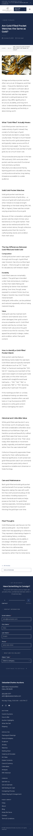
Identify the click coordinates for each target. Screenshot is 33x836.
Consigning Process (8, 791)
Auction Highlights (8, 720)
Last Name (5, 632)
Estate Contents (7, 760)
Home (4, 48)
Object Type (6, 657)
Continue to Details (15, 668)
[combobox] (16, 661)
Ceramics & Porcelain (8, 754)
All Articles (7, 565)
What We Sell (6, 723)
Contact (4, 815)
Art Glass (4, 757)
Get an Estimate (9, 570)
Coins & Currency (7, 763)
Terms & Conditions (8, 818)
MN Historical (6, 773)
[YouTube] (9, 705)
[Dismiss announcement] (30, 3)
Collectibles (5, 766)
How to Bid (5, 717)
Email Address (6, 615)
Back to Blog (8, 20)
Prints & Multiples (7, 738)
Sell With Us (6, 782)
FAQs (3, 803)
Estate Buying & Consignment (11, 794)
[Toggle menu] (29, 9)
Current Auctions (7, 714)
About (4, 806)
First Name (6, 624)
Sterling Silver (6, 751)
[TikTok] (2, 705)
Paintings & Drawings (8, 735)
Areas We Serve (7, 812)
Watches (5, 748)
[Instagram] (6, 705)
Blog (9, 48)
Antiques (5, 769)
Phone (4, 641)
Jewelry (4, 745)
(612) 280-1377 (6, 694)
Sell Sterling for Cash (8, 788)
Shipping (4, 726)
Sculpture (5, 741)
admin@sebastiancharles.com (11, 696)
